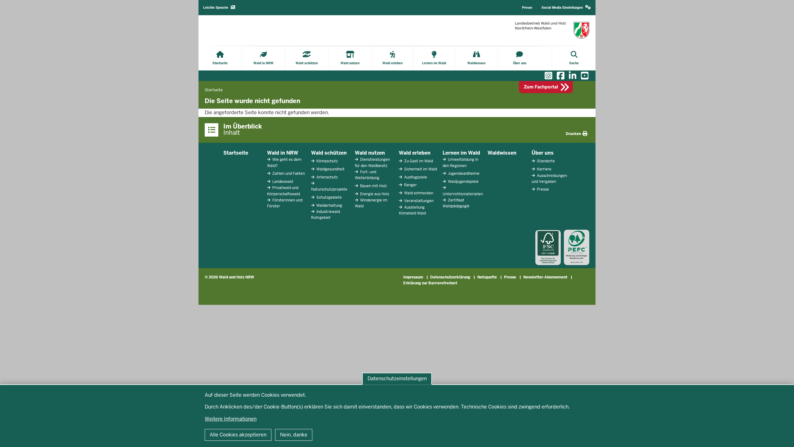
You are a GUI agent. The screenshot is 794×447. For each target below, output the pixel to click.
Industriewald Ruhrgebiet (325, 214)
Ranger (410, 185)
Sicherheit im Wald (420, 169)
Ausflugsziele (415, 177)
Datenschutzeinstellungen (397, 378)
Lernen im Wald (461, 153)
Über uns (543, 153)
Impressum (413, 277)
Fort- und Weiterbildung (367, 174)
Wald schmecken (418, 193)
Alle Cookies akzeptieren (238, 434)
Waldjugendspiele (463, 181)
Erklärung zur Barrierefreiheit (430, 283)
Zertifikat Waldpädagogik (456, 203)
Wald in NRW (282, 153)
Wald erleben (414, 153)
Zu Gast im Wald (418, 161)
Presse (542, 189)
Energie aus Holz (374, 194)
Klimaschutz (326, 161)
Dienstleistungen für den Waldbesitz (372, 162)
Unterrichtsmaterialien (463, 194)
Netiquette (487, 277)
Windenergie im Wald (371, 203)
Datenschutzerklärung (450, 277)
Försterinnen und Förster (284, 203)
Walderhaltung (328, 205)
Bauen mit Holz (373, 185)
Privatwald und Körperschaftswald (283, 190)
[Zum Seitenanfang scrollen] (781, 435)
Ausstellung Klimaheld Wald (412, 210)
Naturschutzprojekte (329, 189)
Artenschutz (326, 177)
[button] (566, 7)
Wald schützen (329, 153)
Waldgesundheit (330, 169)
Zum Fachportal (541, 87)
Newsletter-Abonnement (545, 277)
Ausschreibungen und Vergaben (549, 178)
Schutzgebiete (328, 197)
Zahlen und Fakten (288, 173)
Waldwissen (502, 153)
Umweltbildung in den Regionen (460, 162)
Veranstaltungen (418, 200)
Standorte (545, 161)
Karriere (543, 169)
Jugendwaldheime (463, 173)
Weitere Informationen (230, 419)
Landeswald (282, 181)
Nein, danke (293, 434)
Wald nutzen (370, 153)
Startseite (235, 153)
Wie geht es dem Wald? (284, 162)
